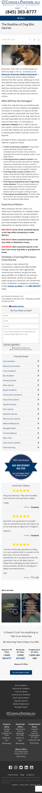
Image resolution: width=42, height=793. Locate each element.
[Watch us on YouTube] (31, 767)
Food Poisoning (9, 447)
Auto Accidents (9, 361)
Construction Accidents (12, 395)
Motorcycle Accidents (11, 366)
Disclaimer (15, 785)
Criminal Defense (10, 433)
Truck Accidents (9, 371)
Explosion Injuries (10, 414)
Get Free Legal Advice (11, 345)
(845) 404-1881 (35, 657)
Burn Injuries (8, 409)
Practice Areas (13, 775)
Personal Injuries (9, 380)
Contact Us (30, 775)
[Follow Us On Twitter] (21, 767)
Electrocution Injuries (11, 419)
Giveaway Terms (35, 785)
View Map (7, 743)
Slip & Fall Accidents (11, 399)
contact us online (15, 286)
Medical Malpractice (11, 423)
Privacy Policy (24, 785)
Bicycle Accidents (10, 390)
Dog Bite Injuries (17, 306)
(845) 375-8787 (20, 657)
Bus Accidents (8, 375)
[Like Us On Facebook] (10, 767)
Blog (22, 775)
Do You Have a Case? (21, 672)
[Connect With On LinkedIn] (26, 767)
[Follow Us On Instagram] (15, 767)
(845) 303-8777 (21, 12)
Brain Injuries (8, 385)
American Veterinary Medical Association (19, 74)
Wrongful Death (9, 428)
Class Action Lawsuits (11, 443)
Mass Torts (7, 438)
